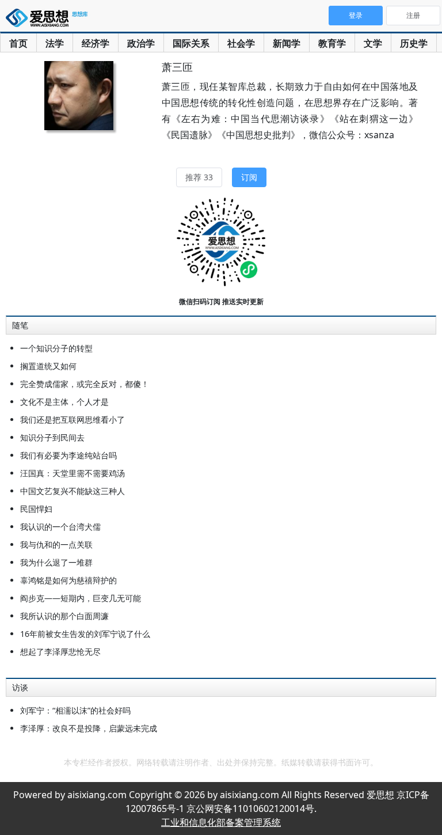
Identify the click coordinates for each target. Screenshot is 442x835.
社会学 (241, 43)
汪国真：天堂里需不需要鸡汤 (72, 473)
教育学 (332, 43)
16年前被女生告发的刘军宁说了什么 (85, 633)
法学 (54, 43)
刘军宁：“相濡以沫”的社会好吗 (75, 710)
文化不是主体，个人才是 (64, 401)
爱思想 (49, 20)
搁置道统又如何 (48, 365)
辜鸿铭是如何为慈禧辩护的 (68, 580)
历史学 (414, 43)
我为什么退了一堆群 (56, 562)
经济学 (95, 43)
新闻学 (286, 43)
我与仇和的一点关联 (56, 544)
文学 (373, 43)
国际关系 (191, 43)
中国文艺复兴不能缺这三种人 (72, 490)
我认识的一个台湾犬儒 (60, 526)
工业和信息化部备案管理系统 (221, 822)
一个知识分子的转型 (56, 348)
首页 (18, 43)
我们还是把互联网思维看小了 (72, 419)
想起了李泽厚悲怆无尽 (60, 651)
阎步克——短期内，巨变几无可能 (80, 598)
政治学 (141, 43)
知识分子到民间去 (52, 437)
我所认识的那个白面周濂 (64, 615)
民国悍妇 (36, 508)
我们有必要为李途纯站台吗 (68, 455)
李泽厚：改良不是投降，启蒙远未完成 (88, 728)
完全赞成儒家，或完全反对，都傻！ (84, 383)
